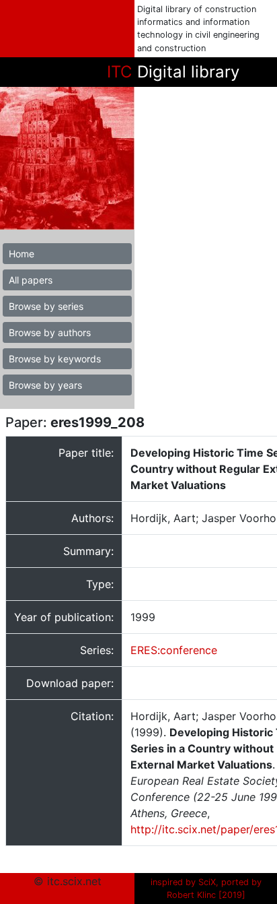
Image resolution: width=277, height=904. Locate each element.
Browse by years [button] (45, 385)
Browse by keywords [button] (55, 358)
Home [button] (21, 253)
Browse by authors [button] (50, 332)
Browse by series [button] (46, 306)
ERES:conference (173, 650)
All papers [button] (30, 280)
